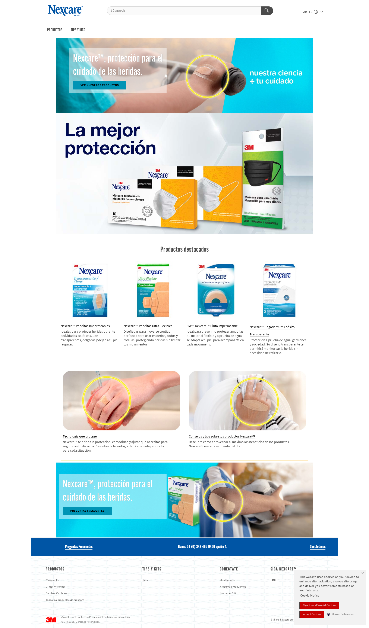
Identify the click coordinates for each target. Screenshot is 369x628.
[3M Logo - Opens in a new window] (66, 10)
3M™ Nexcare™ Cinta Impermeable (212, 326)
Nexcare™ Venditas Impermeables (85, 326)
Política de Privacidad (89, 617)
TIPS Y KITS (78, 30)
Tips (145, 580)
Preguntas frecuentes (87, 511)
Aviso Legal (67, 617)
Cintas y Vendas (56, 586)
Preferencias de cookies (117, 617)
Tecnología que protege (80, 436)
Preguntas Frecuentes (78, 546)
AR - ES (308, 12)
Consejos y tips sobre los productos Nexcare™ (222, 436)
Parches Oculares (56, 593)
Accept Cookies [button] (312, 614)
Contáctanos (317, 546)
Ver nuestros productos (100, 85)
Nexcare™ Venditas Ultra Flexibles (148, 326)
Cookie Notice (309, 595)
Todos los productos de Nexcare (65, 600)
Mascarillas (53, 580)
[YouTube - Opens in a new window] (274, 580)
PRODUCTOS (54, 30)
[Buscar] (267, 10)
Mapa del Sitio (228, 593)
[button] (340, 614)
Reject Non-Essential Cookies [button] (319, 605)
